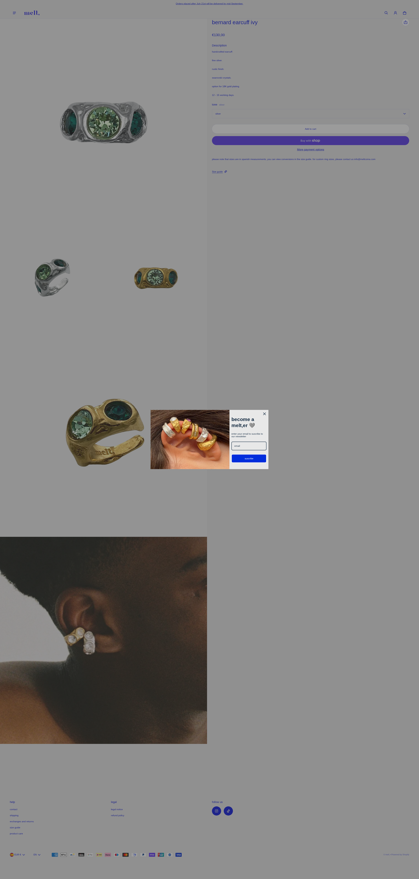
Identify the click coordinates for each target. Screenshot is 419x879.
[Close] (264, 414)
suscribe (249, 458)
